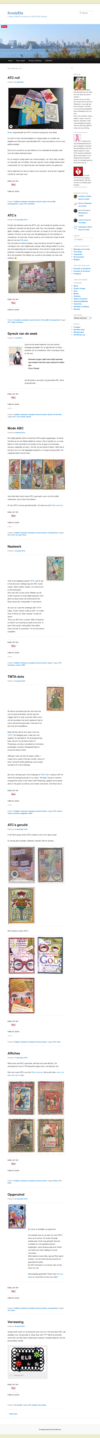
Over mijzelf (20, 60)
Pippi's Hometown (80, 298)
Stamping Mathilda (81, 301)
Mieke (10, 132)
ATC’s (12, 215)
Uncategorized (13, 204)
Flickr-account (57, 505)
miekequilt (82, 227)
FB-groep (24, 240)
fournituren (11, 665)
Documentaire (79, 257)
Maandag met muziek (82, 249)
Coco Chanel (21, 417)
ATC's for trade (16, 535)
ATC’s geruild (18, 824)
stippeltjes (24, 813)
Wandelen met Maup (81, 306)
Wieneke (77, 309)
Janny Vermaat (83, 220)
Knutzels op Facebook (82, 268)
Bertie (80, 203)
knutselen (31, 204)
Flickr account (37, 1072)
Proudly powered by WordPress (50, 1429)
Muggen (77, 259)
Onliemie (77, 296)
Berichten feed (79, 329)
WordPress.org (79, 334)
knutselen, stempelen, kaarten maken (34, 201)
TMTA (32, 580)
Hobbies (17, 201)
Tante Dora (78, 304)
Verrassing (16, 1321)
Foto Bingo (82, 222)
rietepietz (81, 196)
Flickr (24, 535)
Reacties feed (79, 332)
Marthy (76, 293)
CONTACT (49, 60)
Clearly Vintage (79, 288)
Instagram (77, 273)
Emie (76, 291)
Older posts (12, 1414)
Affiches (14, 1053)
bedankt (35, 1405)
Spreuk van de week (22, 333)
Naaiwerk (14, 546)
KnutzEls (15, 12)
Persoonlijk (51, 201)
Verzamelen (78, 254)
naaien (49, 663)
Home (10, 60)
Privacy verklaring (35, 60)
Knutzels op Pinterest (82, 271)
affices (55, 1181)
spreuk (28, 417)
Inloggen (77, 327)
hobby (13, 322)
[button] (15, 356)
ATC (25, 204)
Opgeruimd (16, 1194)
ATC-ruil (14, 77)
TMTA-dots (16, 676)
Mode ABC (16, 428)
